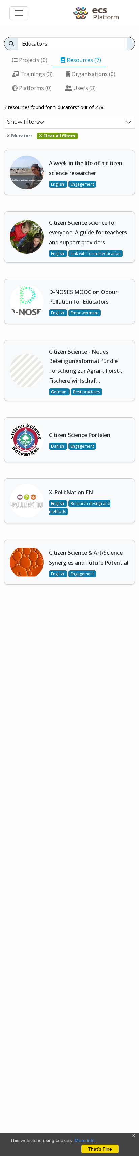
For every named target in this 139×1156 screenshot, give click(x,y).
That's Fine (100, 1149)
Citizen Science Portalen (79, 435)
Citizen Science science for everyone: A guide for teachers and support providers (88, 232)
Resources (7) (83, 60)
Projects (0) (32, 60)
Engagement (82, 184)
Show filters (23, 122)
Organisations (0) (92, 74)
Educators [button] (21, 136)
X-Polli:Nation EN (71, 492)
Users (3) (84, 88)
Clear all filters (58, 136)
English (58, 184)
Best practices (86, 392)
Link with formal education (96, 253)
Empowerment (85, 313)
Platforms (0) (35, 88)
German (59, 392)
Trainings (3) (36, 74)
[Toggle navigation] (18, 13)
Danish (58, 446)
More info (85, 1140)
